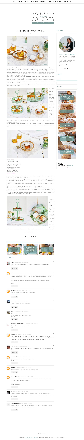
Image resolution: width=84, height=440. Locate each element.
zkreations (35, 437)
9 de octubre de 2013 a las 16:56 (25, 403)
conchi (12, 346)
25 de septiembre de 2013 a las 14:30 (24, 300)
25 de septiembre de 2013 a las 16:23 (20, 311)
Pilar (12, 262)
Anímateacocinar (15, 403)
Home (14, 1)
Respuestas (53, 272)
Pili (11, 391)
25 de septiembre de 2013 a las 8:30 (20, 262)
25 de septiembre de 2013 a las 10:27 (23, 272)
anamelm (13, 334)
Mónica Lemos (28, 437)
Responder (14, 268)
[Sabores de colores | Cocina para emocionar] (42, 17)
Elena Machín (14, 356)
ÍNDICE (49, 1)
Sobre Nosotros (57, 1)
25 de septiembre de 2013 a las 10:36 (23, 290)
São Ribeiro (13, 301)
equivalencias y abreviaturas (38, 1)
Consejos (27, 1)
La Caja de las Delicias (16, 293)
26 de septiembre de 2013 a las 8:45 (21, 346)
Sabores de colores (30, 231)
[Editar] (67, 166)
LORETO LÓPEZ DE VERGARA (67, 54)
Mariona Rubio (14, 376)
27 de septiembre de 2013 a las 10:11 (25, 376)
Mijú (12, 311)
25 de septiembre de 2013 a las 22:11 (30, 323)
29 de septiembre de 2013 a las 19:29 (20, 391)
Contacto (65, 1)
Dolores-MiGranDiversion (17, 323)
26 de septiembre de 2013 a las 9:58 (25, 356)
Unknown (13, 272)
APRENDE (19, 1)
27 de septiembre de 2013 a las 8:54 (23, 367)
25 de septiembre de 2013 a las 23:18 (23, 334)
